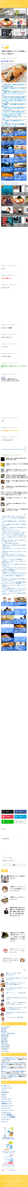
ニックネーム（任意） (7, 857)
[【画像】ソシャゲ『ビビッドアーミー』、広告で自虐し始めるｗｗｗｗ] (19, 190)
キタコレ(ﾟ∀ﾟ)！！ (7, 1114)
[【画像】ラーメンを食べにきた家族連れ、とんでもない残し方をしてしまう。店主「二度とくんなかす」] (6, 23)
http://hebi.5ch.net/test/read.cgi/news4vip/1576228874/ (15, 184)
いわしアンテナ (6, 1108)
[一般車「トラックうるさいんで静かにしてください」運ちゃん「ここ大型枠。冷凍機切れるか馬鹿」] (19, 13)
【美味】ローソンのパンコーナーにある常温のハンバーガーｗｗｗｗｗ (17, 888)
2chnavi (3, 1094)
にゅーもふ (4, 1121)
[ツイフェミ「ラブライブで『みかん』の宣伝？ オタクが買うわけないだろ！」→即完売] (7, 190)
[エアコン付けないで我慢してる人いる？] (6, 13)
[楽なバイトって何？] (7, 211)
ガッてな (3, 1090)
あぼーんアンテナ (6, 1101)
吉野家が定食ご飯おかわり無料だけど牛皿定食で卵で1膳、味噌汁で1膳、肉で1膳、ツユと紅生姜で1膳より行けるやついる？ (17, 911)
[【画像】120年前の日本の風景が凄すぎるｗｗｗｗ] (6, 34)
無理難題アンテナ (6, 1103)
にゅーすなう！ (6, 1119)
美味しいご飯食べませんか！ (14, 1182)
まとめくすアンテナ (7, 1106)
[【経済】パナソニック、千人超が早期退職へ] (19, 23)
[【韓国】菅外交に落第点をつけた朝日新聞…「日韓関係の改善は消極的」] (19, 34)
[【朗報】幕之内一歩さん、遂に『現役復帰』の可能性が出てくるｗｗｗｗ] (7, 222)
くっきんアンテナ (6, 1088)
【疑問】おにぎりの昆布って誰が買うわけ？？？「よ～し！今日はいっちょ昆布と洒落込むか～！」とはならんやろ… (17, 937)
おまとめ (3, 1097)
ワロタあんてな (6, 1112)
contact (18, 1177)
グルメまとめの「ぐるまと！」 (14, 1180)
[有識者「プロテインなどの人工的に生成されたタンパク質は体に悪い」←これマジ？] (19, 211)
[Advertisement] (14, 246)
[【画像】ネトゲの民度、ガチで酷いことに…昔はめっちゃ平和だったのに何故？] (19, 222)
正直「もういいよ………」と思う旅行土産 (15, 992)
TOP (9, 1177)
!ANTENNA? (5, 1092)
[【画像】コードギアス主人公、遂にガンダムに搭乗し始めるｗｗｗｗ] (7, 201)
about (13, 1177)
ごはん (4, 828)
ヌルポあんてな (6, 1085)
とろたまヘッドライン (8, 1110)
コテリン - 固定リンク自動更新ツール (1, 9)
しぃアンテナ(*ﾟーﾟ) (8, 1117)
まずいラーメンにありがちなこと (11, 183)
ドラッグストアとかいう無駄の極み (14, 1017)
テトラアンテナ (6, 1099)
